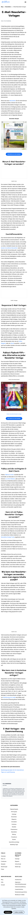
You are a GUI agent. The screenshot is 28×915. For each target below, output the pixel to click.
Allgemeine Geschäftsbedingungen (20, 883)
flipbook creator (9, 474)
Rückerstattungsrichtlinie (21, 892)
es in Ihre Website (10, 479)
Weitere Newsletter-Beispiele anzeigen (14, 414)
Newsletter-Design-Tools (8, 537)
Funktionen (3, 861)
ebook (12, 343)
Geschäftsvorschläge (14, 842)
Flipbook (17, 856)
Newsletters (8, 6)
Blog (2, 6)
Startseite (3, 856)
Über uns (3, 858)
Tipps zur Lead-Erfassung (8, 772)
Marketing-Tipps (14, 844)
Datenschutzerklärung (20, 886)
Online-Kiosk (18, 864)
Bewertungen (4, 866)
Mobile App (17, 866)
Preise (2, 869)
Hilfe (2, 882)
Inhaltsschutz (18, 879)
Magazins (14, 819)
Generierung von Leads (9, 697)
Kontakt (3, 885)
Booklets (14, 827)
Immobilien (14, 821)
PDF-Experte (14, 811)
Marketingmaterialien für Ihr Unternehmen (12, 770)
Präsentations (14, 829)
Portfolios (14, 824)
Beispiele (3, 864)
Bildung (14, 834)
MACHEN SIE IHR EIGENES (14, 154)
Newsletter (13, 100)
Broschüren (14, 816)
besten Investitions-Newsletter (9, 248)
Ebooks (14, 839)
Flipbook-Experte (14, 809)
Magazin (17, 861)
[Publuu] (6, 2)
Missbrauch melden (19, 894)
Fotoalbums (14, 837)
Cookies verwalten (18, 912)
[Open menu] (25, 2)
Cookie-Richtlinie (19, 889)
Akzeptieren (8, 912)
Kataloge (14, 814)
